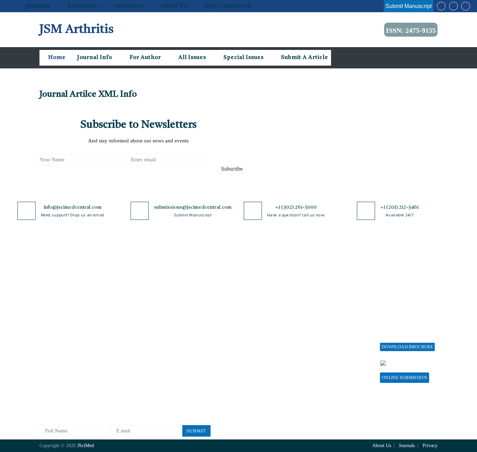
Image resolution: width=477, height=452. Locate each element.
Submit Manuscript (409, 6)
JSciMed (85, 445)
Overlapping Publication (260, 331)
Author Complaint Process (262, 308)
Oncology (115, 377)
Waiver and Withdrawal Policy (338, 295)
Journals (37, 6)
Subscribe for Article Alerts (70, 296)
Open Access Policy (192, 273)
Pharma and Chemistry (130, 400)
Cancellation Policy (254, 320)
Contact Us (51, 337)
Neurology (116, 366)
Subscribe (232, 169)
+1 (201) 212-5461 (399, 207)
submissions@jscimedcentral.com (193, 207)
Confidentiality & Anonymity (190, 364)
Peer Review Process (256, 285)
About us (174, 6)
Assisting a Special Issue (407, 296)
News (45, 349)
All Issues (192, 57)
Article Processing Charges (332, 277)
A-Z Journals (119, 273)
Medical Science (123, 354)
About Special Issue (402, 273)
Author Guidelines (253, 354)
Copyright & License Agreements (193, 300)
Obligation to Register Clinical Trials (194, 381)
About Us (49, 285)
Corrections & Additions (260, 343)
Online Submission (404, 377)
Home (56, 57)
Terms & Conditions (192, 314)
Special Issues (243, 57)
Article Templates (252, 367)
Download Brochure (407, 346)
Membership (325, 321)
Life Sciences (120, 343)
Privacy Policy (186, 285)
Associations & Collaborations (328, 370)
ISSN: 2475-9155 (411, 30)
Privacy (430, 445)
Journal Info (94, 57)
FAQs (45, 360)
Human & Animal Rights (197, 326)
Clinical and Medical (128, 320)
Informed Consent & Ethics (200, 337)
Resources (82, 6)
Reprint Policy (328, 332)
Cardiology (117, 296)
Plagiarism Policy (252, 296)
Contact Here (416, 362)
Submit (196, 431)
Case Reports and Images (132, 308)
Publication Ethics (190, 349)
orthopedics (118, 389)
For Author (145, 57)
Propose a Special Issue (406, 285)
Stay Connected (227, 6)
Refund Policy (327, 309)
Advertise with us (331, 344)
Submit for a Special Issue (403, 311)
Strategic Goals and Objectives (60, 311)
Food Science (119, 331)
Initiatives (129, 6)
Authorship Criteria (254, 273)
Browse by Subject (125, 285)
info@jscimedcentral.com (73, 207)
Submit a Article (304, 57)
